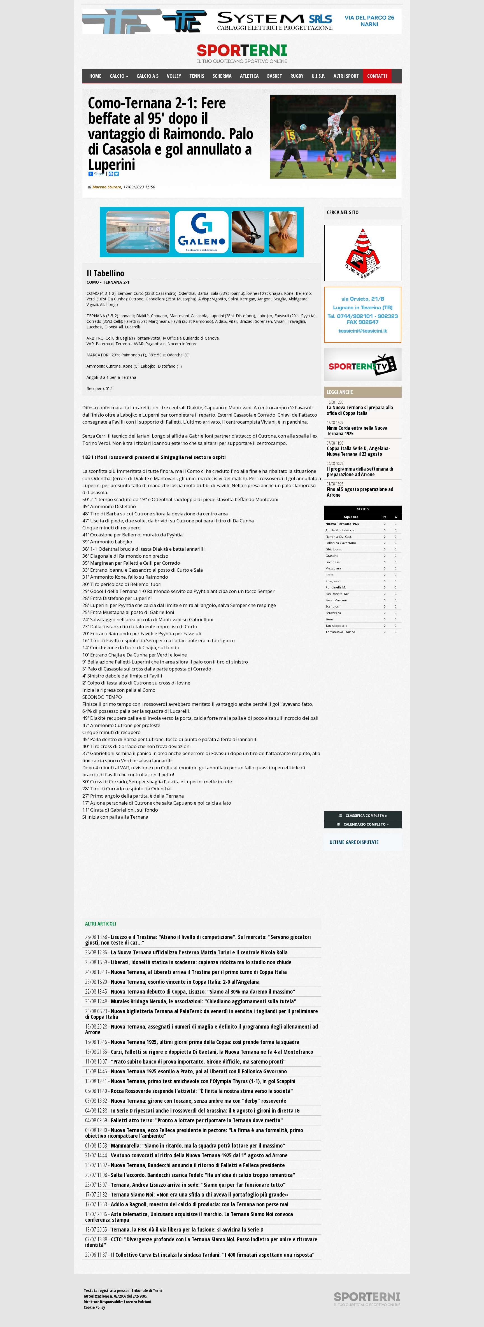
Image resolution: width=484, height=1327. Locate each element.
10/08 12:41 (190, 1081)
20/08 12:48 (190, 1001)
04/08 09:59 (184, 1120)
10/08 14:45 (186, 1071)
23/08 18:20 (172, 981)
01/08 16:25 (360, 489)
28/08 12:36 (186, 952)
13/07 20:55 (174, 1229)
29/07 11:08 (190, 1175)
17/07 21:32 (186, 1194)
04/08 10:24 (360, 469)
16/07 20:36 (189, 1216)
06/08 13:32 (185, 1100)
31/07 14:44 (186, 1155)
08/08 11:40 (189, 1091)
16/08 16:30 (360, 407)
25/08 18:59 (188, 962)
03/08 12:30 (194, 1132)
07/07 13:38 (201, 1242)
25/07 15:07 (185, 1184)
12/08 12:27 (357, 428)
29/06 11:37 (200, 1254)
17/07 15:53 (186, 1204)
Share (99, 174)
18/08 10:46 (192, 1042)
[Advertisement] (201, 873)
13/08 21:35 (199, 1051)
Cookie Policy (94, 1307)
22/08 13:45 (190, 991)
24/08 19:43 (186, 972)
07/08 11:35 (358, 448)
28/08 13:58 (198, 939)
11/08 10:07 (185, 1061)
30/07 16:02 (185, 1165)
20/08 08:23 (201, 1013)
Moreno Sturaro (106, 187)
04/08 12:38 (192, 1110)
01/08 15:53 (185, 1145)
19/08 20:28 (201, 1029)
